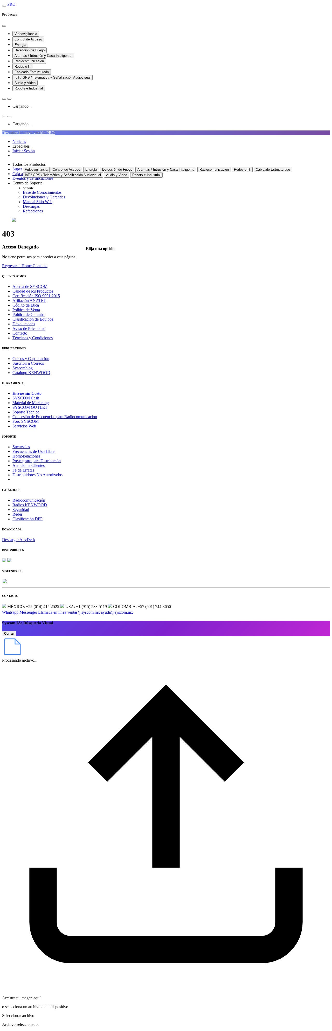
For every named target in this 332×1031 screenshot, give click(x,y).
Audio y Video (25, 83)
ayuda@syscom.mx (117, 612)
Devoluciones (23, 324)
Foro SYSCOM (25, 421)
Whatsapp (10, 612)
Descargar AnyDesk (18, 539)
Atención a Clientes (28, 465)
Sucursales (21, 447)
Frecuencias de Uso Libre (33, 451)
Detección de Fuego (30, 50)
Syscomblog (22, 368)
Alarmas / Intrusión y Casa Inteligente (43, 56)
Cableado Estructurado (32, 72)
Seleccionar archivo (18, 1015)
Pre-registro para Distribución (36, 461)
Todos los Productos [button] (29, 164)
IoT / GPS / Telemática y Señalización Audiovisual (53, 77)
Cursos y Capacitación (30, 358)
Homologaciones (26, 456)
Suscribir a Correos (28, 363)
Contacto (19, 333)
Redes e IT (23, 66)
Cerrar (9, 633)
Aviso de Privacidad (28, 328)
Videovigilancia (26, 34)
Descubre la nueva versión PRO (28, 132)
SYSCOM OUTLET (29, 407)
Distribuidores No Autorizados (37, 475)
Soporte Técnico (25, 412)
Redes (17, 514)
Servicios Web (24, 426)
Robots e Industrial (29, 88)
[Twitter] (5, 582)
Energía (20, 45)
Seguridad (20, 509)
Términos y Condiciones (32, 338)
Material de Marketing (30, 402)
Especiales (21, 146)
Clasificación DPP (27, 519)
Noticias (19, 141)
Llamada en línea (52, 612)
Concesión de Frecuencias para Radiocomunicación (54, 416)
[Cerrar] (4, 26)
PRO (11, 4)
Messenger (28, 612)
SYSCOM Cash (25, 398)
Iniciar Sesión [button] (23, 151)
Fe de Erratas (23, 470)
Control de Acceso (28, 39)
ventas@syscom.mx (83, 612)
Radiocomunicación (29, 61)
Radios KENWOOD (29, 505)
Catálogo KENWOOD (31, 372)
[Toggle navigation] (4, 5)
